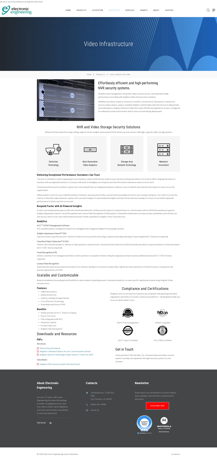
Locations (175, 454)
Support (169, 10)
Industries (114, 10)
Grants (144, 10)
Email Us (95, 410)
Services (130, 10)
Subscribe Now (157, 406)
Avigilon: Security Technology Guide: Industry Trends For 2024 (66, 354)
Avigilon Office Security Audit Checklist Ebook (60, 364)
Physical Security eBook (50, 348)
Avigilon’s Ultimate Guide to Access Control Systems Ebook (65, 351)
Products (82, 10)
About (156, 10)
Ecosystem (97, 10)
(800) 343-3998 (98, 404)
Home (68, 10)
